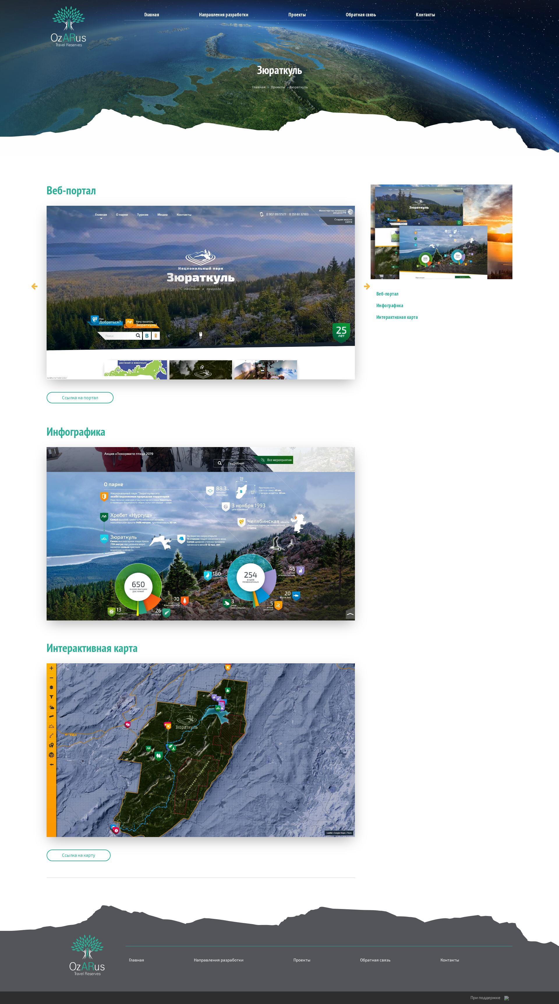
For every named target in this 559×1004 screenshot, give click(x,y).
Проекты (297, 14)
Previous (34, 286)
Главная (151, 14)
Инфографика (390, 305)
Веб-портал (387, 293)
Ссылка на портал (80, 397)
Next (367, 286)
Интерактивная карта (397, 317)
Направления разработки (223, 14)
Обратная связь (361, 14)
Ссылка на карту (78, 855)
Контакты (425, 14)
